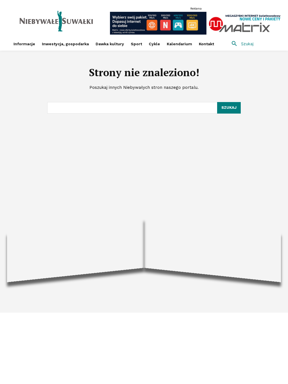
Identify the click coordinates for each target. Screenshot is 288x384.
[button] (240, 44)
